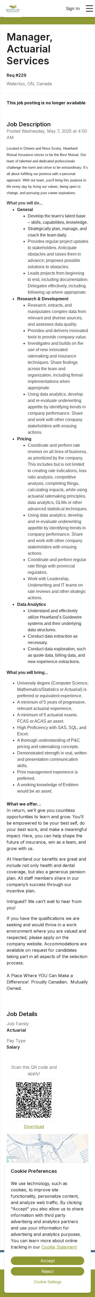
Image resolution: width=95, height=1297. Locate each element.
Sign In (73, 8)
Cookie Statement (59, 1247)
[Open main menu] (89, 8)
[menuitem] (12, 8)
